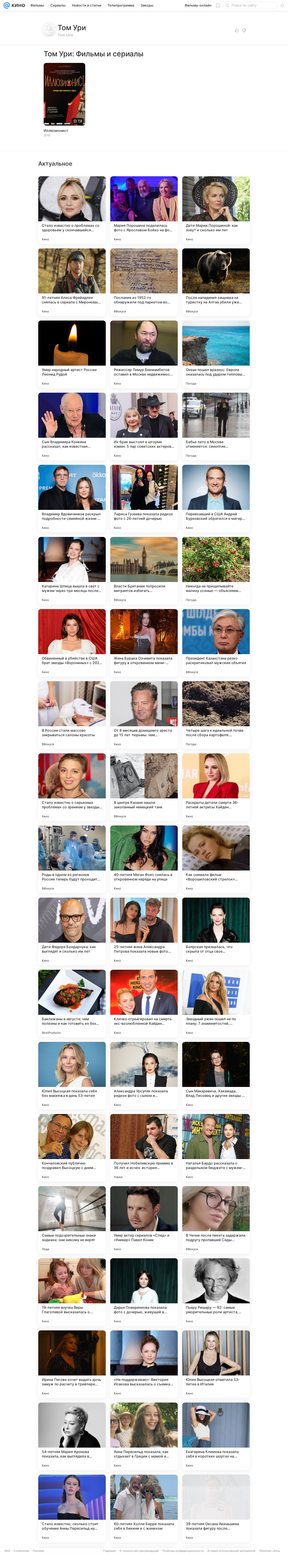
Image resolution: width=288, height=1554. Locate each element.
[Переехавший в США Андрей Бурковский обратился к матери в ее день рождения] (216, 498)
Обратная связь (269, 1550)
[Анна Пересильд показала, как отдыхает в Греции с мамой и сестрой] (144, 1436)
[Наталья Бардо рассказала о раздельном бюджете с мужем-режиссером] (216, 1148)
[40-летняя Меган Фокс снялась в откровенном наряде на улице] (144, 859)
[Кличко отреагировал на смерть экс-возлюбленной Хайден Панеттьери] (144, 1003)
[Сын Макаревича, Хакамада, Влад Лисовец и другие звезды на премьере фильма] (216, 1075)
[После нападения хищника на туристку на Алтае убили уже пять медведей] (216, 282)
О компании (21, 1550)
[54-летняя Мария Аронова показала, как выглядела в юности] (72, 1436)
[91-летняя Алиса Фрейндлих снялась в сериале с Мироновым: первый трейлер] (72, 282)
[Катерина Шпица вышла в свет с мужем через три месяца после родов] (72, 571)
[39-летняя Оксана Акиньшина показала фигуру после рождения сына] (216, 1508)
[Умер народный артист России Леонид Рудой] (72, 354)
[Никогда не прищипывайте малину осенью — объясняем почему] (216, 571)
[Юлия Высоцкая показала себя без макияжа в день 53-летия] (72, 1075)
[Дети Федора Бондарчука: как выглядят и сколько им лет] (72, 931)
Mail (7, 1550)
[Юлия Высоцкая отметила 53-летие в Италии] (216, 1364)
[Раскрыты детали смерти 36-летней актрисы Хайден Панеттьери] (216, 787)
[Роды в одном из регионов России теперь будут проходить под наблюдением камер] (72, 859)
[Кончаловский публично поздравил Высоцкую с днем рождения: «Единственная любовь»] (72, 1148)
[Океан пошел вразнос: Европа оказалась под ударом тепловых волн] (216, 354)
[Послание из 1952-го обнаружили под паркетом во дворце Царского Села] (144, 282)
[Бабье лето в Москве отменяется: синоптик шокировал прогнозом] (216, 426)
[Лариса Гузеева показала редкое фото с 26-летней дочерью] (144, 498)
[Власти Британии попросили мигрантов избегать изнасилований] (144, 571)
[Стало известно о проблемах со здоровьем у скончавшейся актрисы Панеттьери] (72, 210)
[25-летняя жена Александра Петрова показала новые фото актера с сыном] (144, 931)
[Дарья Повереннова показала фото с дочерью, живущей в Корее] (144, 1292)
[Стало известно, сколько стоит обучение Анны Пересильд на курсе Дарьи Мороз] (72, 1508)
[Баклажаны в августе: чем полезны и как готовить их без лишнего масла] (72, 1003)
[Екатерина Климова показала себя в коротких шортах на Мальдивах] (216, 1436)
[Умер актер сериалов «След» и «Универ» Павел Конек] (144, 1220)
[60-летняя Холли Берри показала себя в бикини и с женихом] (144, 1508)
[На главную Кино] (17, 5)
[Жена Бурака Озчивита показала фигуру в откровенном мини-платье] (144, 643)
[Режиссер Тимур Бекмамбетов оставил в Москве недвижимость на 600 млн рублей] (144, 354)
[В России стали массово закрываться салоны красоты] (72, 715)
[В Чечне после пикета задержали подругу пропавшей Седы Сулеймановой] (216, 1220)
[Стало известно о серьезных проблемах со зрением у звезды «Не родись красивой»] (72, 787)
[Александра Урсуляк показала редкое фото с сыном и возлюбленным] (144, 1075)
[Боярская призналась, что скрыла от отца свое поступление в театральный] (216, 931)
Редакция (109, 1550)
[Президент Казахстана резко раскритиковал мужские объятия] (216, 643)
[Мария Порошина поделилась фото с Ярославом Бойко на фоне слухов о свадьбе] (144, 210)
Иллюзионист (56, 130)
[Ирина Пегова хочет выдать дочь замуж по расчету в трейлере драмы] (72, 1364)
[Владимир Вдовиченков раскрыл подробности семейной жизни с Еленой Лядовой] (72, 498)
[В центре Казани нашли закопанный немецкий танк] (144, 787)
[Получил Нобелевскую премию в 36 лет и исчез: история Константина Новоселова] (144, 1148)
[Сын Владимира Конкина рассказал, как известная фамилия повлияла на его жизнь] (72, 426)
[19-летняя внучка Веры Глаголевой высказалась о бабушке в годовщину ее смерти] (72, 1292)
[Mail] (7, 5)
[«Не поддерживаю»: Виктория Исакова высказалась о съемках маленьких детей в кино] (144, 1364)
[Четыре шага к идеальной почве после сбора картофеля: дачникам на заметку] (216, 715)
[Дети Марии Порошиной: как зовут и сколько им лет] (216, 210)
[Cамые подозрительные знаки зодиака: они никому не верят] (72, 1220)
